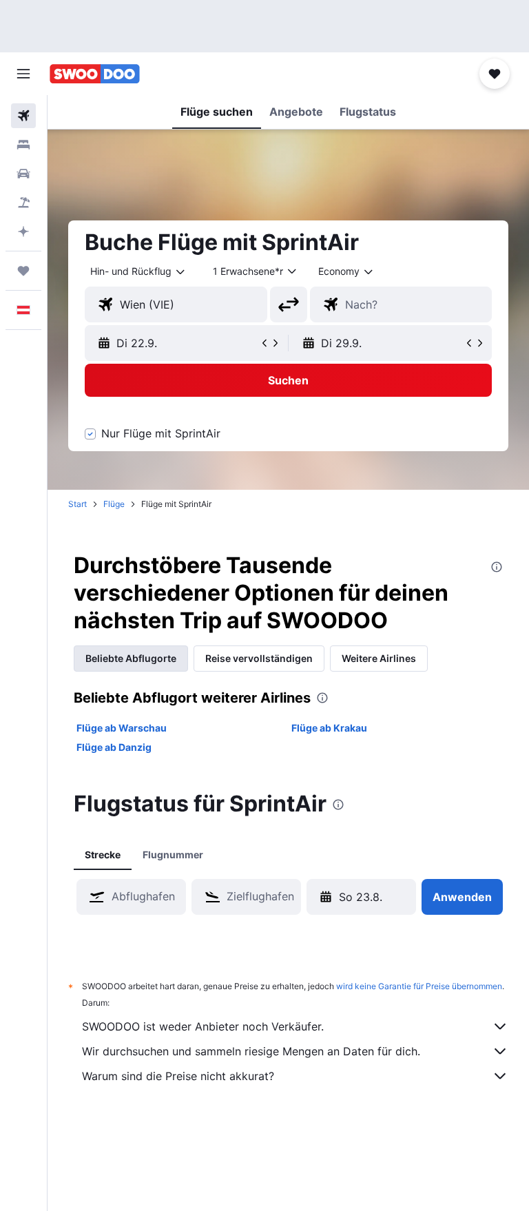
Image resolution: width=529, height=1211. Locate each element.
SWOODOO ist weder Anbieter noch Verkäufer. (203, 1026)
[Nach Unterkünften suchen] (23, 144)
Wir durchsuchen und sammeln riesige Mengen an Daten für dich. (251, 1051)
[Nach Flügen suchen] (23, 116)
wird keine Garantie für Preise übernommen (419, 986)
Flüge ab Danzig (114, 747)
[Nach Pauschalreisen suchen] (23, 202)
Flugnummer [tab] (173, 854)
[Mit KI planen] (23, 231)
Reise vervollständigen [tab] (259, 658)
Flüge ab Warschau (121, 728)
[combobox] (346, 271)
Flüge (114, 504)
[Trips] (23, 270)
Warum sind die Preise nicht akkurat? (178, 1076)
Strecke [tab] (103, 854)
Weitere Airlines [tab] (379, 658)
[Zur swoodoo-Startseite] (95, 73)
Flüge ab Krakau (329, 728)
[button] (23, 74)
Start (77, 504)
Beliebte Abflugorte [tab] (130, 658)
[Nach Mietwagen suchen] (23, 173)
